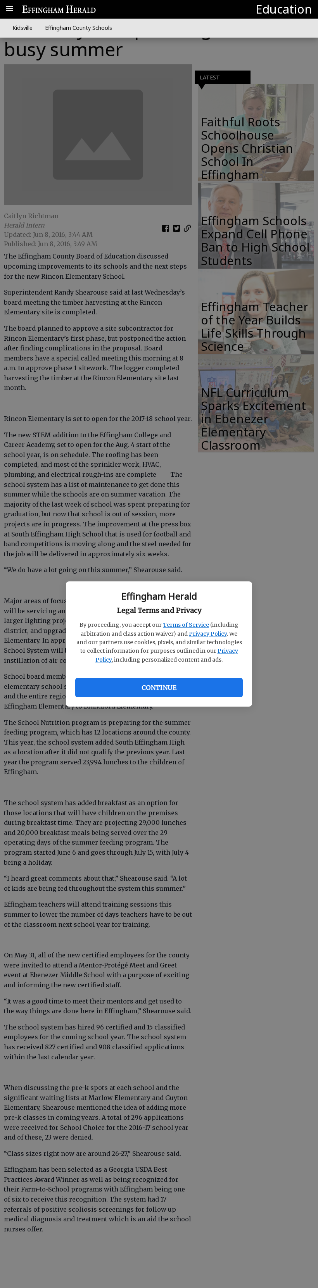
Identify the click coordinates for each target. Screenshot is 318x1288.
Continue (159, 687)
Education (284, 9)
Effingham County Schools (78, 27)
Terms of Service (186, 624)
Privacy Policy (208, 633)
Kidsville (22, 27)
